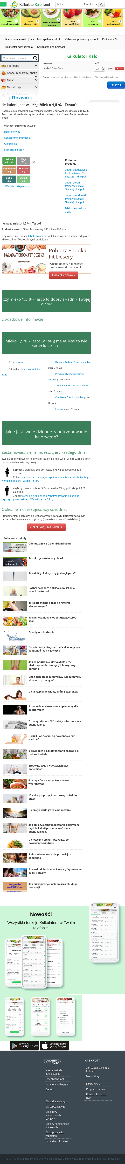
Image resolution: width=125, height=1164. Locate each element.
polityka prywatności (109, 1158)
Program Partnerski (97, 1089)
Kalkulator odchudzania (19, 47)
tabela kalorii (36, 236)
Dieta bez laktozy (55, 1106)
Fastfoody (12, 65)
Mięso (10, 80)
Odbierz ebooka (62, 275)
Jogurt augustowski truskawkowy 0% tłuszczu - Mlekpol (76, 173)
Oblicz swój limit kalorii (45, 527)
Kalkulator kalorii (15, 39)
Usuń (121, 68)
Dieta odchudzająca (57, 1084)
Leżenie (59, 409)
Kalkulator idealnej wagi (51, 47)
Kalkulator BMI (110, 39)
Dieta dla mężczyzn (56, 1101)
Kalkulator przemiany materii (81, 39)
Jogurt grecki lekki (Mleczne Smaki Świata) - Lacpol (75, 199)
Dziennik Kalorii (54, 1079)
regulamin (85, 1158)
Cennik (49, 1089)
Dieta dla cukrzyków (57, 1141)
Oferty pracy (93, 1084)
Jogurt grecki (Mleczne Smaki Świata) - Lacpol (74, 186)
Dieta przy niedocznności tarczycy (53, 1115)
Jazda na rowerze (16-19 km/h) (71, 385)
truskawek (18, 362)
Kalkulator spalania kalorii (46, 39)
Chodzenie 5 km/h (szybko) (69, 397)
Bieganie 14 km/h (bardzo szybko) (72, 362)
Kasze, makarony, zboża (21, 73)
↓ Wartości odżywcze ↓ (16, 186)
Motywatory (92, 1076)
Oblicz (115, 85)
